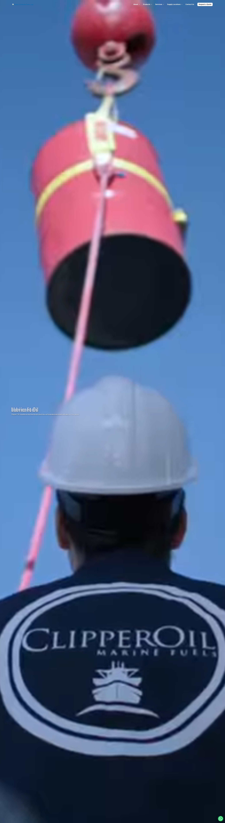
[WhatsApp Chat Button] (220, 818)
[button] (139, 4)
